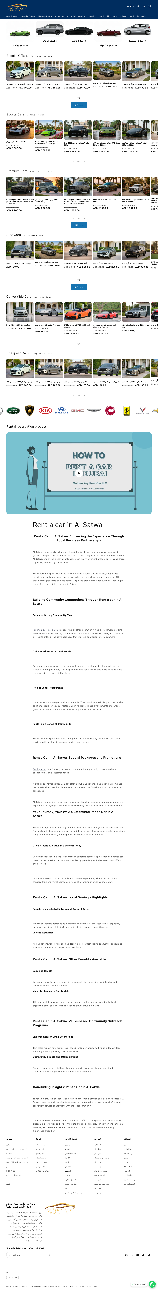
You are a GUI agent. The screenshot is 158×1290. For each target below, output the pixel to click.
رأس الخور (128, 1175)
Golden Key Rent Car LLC (22, 1286)
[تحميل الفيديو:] (79, 473)
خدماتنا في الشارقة (43, 1171)
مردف (126, 1162)
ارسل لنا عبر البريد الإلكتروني (17, 1162)
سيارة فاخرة (78, 40)
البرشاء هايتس (70, 1153)
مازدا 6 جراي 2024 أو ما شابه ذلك (134, 84)
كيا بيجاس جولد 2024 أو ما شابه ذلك (47, 84)
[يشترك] (49, 1255)
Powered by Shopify (39, 1286)
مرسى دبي (98, 1166)
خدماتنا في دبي (41, 1162)
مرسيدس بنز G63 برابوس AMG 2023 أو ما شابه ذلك (46, 201)
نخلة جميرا (127, 1171)
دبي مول (97, 1162)
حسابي (8, 1145)
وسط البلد (98, 1149)
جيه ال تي (98, 1192)
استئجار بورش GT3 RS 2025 (17, 142)
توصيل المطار (41, 1158)
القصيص (68, 1166)
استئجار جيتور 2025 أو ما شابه (132, 263)
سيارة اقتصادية (136, 40)
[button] (61, 16)
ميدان (126, 1158)
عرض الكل (79, 105)
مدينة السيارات (129, 1166)
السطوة (68, 1171)
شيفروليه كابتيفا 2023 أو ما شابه (104, 83)
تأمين (8, 1184)
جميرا (126, 1145)
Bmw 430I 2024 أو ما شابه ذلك (18, 325)
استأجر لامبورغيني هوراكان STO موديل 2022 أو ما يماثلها (106, 144)
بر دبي (67, 1175)
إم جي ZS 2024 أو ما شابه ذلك (75, 263)
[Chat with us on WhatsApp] (152, 1284)
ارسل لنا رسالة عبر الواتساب (17, 1158)
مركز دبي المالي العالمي (74, 1192)
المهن (8, 1179)
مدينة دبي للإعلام (100, 1171)
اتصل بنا (9, 1153)
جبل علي (97, 1179)
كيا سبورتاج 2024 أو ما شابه (103, 263)
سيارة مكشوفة (107, 45)
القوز (67, 1162)
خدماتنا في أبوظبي (43, 1166)
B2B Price (10, 1171)
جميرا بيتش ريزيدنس (102, 1184)
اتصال (95, 1286)
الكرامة (67, 1158)
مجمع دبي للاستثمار (101, 1158)
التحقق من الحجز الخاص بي (16, 1149)
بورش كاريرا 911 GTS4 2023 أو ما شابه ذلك (77, 326)
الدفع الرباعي (48, 40)
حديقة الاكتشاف (100, 1145)
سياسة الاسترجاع (55, 1286)
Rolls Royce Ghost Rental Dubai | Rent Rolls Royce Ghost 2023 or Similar (20, 202)
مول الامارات (128, 1153)
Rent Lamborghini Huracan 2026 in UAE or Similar (47, 143)
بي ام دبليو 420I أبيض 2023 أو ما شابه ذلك (135, 326)
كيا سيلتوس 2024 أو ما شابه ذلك (75, 84)
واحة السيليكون (129, 1179)
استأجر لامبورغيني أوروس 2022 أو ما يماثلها (77, 144)
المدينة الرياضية (129, 1184)
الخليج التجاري (70, 1179)
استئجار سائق (41, 1153)
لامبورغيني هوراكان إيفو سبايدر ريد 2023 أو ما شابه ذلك (104, 326)
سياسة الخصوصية (67, 1286)
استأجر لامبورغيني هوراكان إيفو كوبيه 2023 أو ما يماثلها (134, 144)
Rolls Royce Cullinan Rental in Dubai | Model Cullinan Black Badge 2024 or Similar (77, 202)
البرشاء (67, 1149)
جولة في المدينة (71, 1184)
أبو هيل (67, 1145)
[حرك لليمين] (84, 98)
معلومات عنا (40, 1145)
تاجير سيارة (40, 1149)
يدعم (8, 1166)
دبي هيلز (97, 1153)
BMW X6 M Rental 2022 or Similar (104, 201)
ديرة (66, 1188)
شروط (77, 1286)
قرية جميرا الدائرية (130, 1149)
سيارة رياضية (18, 45)
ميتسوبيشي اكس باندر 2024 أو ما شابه (19, 263)
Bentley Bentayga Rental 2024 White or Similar (135, 201)
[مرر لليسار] (73, 98)
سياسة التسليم (86, 1286)
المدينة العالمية (99, 1175)
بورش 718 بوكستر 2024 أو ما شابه (47, 325)
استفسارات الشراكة (13, 1175)
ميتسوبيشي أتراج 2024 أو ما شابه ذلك (19, 84)
